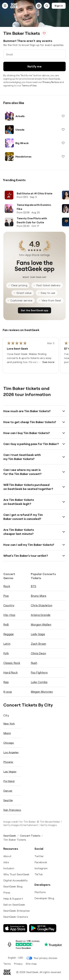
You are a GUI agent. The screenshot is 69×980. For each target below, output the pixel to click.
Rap (6, 682)
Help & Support (13, 898)
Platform (40, 892)
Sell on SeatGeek (14, 904)
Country (8, 605)
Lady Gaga (38, 634)
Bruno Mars (38, 595)
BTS (33, 586)
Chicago (8, 742)
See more (48, 362)
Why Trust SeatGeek (16, 874)
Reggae (8, 634)
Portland (9, 781)
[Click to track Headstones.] (63, 156)
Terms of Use (29, 85)
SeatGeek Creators (15, 916)
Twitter (39, 856)
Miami (7, 733)
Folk (6, 653)
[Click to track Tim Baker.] (44, 33)
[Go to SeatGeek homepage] (14, 6)
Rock (6, 586)
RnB (6, 624)
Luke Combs (39, 682)
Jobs (6, 862)
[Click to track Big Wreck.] (63, 143)
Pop (6, 595)
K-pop (7, 691)
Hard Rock (10, 672)
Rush (34, 663)
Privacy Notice (51, 82)
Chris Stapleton (41, 605)
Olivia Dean (38, 653)
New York (9, 723)
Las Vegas (9, 771)
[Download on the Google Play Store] (42, 928)
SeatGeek (9, 835)
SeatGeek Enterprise (16, 910)
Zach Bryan (38, 643)
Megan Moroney (42, 691)
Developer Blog (44, 898)
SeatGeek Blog (13, 886)
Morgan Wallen (41, 624)
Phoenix (8, 762)
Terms (7, 963)
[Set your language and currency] (39, 6)
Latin (6, 643)
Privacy (18, 963)
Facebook (40, 862)
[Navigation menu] (5, 6)
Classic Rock (11, 663)
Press (6, 892)
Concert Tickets (30, 835)
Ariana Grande (41, 615)
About (7, 856)
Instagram (41, 868)
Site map (31, 963)
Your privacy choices (45, 958)
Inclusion (8, 868)
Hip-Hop (9, 615)
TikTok (38, 874)
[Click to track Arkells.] (63, 116)
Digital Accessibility (15, 880)
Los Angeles (10, 752)
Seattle (8, 800)
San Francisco (12, 810)
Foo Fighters (39, 672)
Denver (7, 790)
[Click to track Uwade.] (63, 129)
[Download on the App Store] (15, 928)
